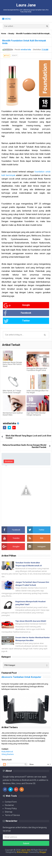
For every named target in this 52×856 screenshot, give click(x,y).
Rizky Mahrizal (7, 752)
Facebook (26, 313)
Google (26, 305)
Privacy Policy (11, 808)
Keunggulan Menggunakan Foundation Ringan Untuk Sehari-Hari (37, 370)
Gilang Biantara (8, 754)
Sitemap (8, 812)
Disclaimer (9, 805)
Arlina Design (22, 852)
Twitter (26, 320)
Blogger (43, 852)
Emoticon (9, 461)
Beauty (11, 34)
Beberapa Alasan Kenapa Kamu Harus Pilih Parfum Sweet (12, 364)
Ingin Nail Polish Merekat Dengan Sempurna (36, 414)
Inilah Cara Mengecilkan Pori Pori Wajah (37, 392)
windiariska (9, 423)
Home (3, 34)
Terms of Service (12, 815)
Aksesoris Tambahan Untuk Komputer (21, 677)
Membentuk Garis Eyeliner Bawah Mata (13, 414)
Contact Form (11, 802)
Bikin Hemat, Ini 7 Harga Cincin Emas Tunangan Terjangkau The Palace (12, 393)
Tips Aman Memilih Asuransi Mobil (30, 621)
